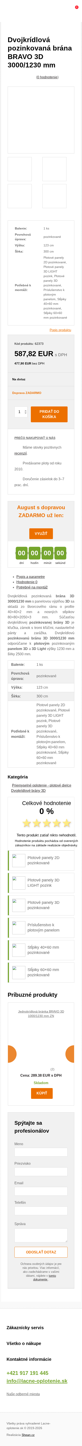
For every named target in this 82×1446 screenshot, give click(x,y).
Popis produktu (60, 330)
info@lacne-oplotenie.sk (37, 1381)
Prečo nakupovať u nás (34, 438)
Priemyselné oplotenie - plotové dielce (41, 785)
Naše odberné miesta (23, 1394)
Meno (18, 1144)
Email (18, 1183)
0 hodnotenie (47, 77)
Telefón (20, 1202)
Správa (20, 1224)
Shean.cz (28, 1435)
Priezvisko (22, 1163)
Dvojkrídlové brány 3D (28, 791)
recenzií (20, 453)
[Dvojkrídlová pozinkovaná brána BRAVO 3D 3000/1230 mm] (41, 120)
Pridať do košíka (49, 414)
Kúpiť (42, 1093)
